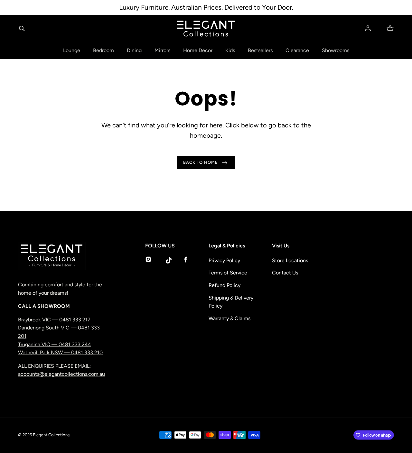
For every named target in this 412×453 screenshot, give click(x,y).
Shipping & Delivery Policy (231, 302)
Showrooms (335, 50)
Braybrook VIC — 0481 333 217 (54, 320)
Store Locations (290, 260)
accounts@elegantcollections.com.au (61, 374)
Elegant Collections (51, 434)
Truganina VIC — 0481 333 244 (54, 344)
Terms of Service (228, 273)
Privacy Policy (224, 260)
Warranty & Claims (229, 318)
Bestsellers (260, 50)
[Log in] (368, 28)
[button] (22, 28)
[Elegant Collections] (206, 28)
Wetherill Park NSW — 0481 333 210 (60, 352)
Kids (230, 50)
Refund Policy (224, 285)
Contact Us (285, 273)
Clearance (297, 50)
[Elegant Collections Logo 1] (63, 256)
